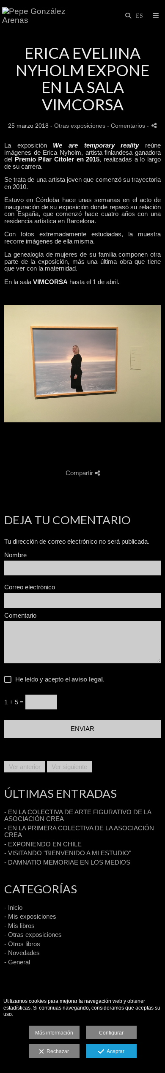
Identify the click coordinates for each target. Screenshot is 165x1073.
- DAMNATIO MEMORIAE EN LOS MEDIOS (67, 862)
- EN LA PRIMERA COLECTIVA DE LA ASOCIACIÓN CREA (79, 831)
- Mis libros (19, 925)
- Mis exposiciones (30, 916)
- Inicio (13, 907)
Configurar (111, 1033)
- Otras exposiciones (33, 934)
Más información (54, 1033)
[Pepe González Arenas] (42, 16)
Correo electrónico (29, 587)
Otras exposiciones (79, 126)
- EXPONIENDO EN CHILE (43, 844)
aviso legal (87, 679)
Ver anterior (25, 766)
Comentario (20, 615)
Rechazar (56, 1051)
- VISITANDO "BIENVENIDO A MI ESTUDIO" (67, 853)
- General (17, 962)
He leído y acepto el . (58, 679)
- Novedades (22, 952)
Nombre (15, 555)
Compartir (80, 472)
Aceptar (114, 1051)
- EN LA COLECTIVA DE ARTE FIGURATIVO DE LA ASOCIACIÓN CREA (77, 815)
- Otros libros (22, 943)
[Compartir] (154, 125)
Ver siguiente (69, 766)
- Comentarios (127, 126)
